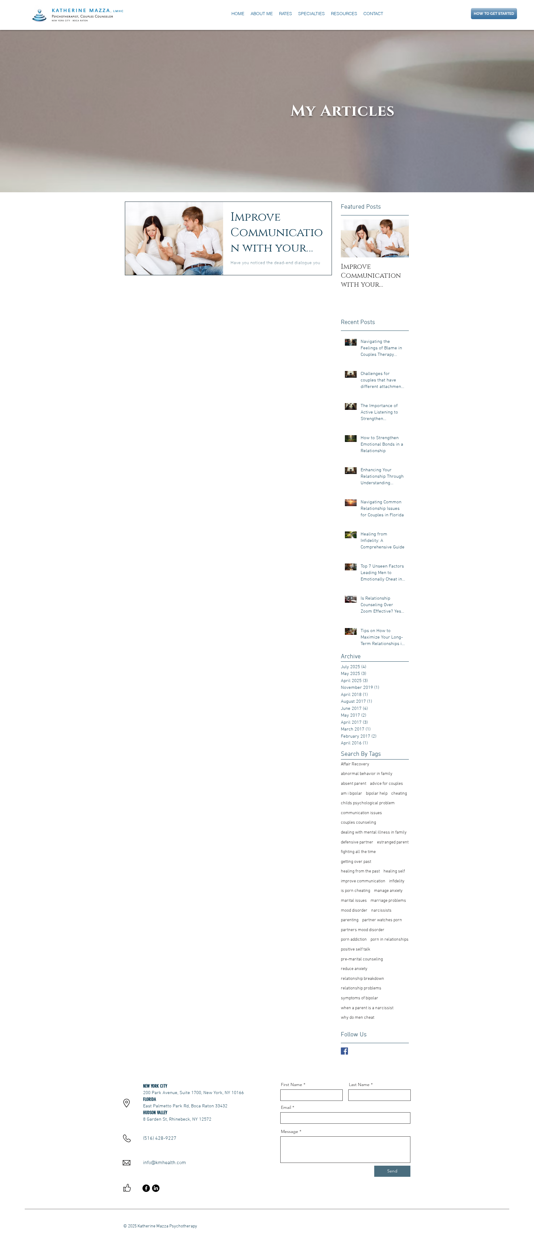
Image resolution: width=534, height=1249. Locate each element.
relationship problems (361, 988)
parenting (349, 920)
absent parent (353, 783)
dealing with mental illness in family (374, 832)
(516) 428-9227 (159, 1138)
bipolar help (377, 793)
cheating (399, 793)
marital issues (354, 900)
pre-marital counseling (362, 959)
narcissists (381, 910)
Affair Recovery (355, 764)
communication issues (361, 813)
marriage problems (388, 900)
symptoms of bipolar (359, 998)
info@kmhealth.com (164, 1163)
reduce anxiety (354, 969)
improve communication (363, 881)
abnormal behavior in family (366, 773)
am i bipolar (351, 793)
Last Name (359, 1084)
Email (286, 1107)
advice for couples (386, 783)
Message (289, 1131)
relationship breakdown (362, 978)
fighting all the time (358, 852)
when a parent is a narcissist (367, 1008)
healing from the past (360, 871)
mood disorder (354, 910)
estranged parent (393, 842)
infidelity (397, 881)
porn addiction (354, 939)
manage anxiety (388, 890)
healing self (394, 871)
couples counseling (358, 822)
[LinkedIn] (155, 1188)
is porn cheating (355, 890)
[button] (344, 13)
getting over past (356, 861)
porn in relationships (390, 939)
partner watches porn (382, 920)
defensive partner (357, 842)
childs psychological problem (368, 803)
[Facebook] (146, 1188)
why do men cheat (357, 1017)
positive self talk (355, 949)
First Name (291, 1084)
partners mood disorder (362, 930)
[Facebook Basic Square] (344, 1051)
